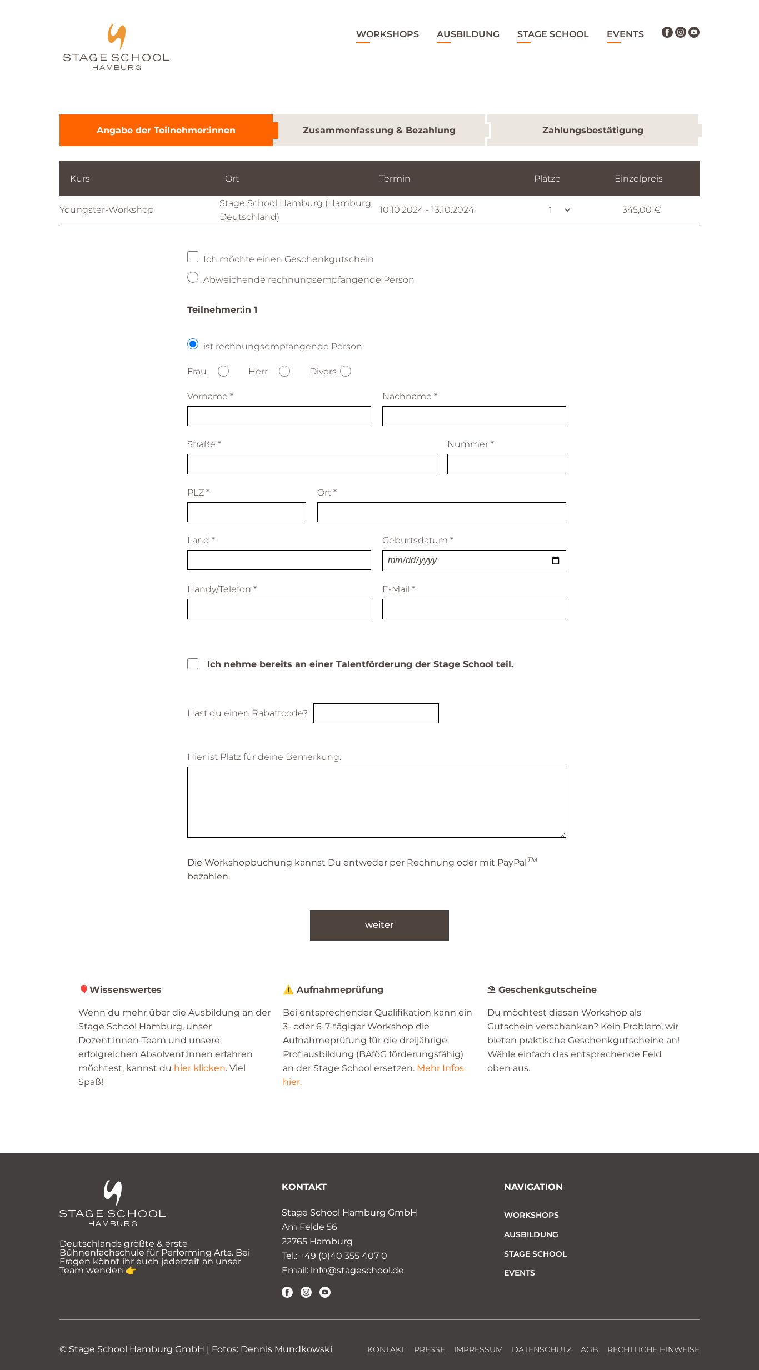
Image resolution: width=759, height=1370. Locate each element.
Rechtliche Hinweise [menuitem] (653, 1349)
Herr (258, 371)
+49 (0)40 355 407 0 (343, 1256)
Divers (323, 371)
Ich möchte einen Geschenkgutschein (287, 259)
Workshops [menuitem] (387, 34)
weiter (379, 924)
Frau (197, 371)
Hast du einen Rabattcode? (247, 713)
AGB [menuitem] (589, 1349)
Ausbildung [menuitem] (468, 34)
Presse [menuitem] (429, 1349)
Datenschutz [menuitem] (542, 1349)
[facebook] (667, 34)
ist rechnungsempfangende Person (281, 346)
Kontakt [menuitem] (386, 1349)
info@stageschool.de (357, 1270)
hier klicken (200, 1068)
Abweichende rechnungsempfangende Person (308, 279)
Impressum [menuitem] (478, 1349)
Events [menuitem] (625, 34)
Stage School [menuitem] (553, 34)
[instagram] (680, 34)
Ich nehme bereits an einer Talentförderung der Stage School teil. (360, 664)
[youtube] (694, 34)
